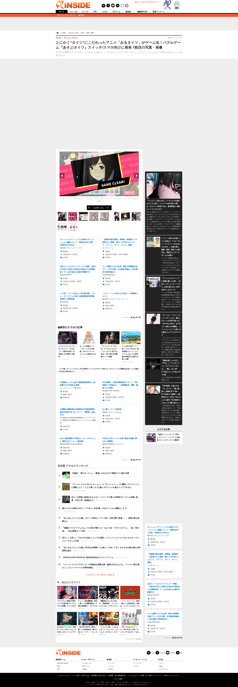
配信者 (128, 11)
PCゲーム (116, 11)
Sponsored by (126, 317)
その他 (160, 659)
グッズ (136, 666)
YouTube (172, 652)
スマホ (104, 11)
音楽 (160, 666)
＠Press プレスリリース (171, 675)
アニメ (161, 663)
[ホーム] (57, 33)
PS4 (58, 669)
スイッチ (85, 11)
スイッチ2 (73, 11)
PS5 (95, 11)
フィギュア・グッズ (139, 659)
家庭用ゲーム (60, 659)
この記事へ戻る (100, 208)
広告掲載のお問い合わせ (98, 675)
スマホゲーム (87, 663)
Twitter (153, 652)
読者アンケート (159, 11)
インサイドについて (64, 675)
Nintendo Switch (62, 663)
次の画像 (136, 175)
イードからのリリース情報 (136, 675)
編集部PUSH (142, 11)
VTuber (110, 669)
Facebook (162, 652)
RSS (181, 652)
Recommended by (131, 639)
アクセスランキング (67, 15)
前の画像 (62, 175)
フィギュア (137, 663)
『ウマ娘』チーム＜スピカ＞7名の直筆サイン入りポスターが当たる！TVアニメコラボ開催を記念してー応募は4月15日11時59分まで (99, 370)
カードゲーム (163, 669)
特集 (82, 15)
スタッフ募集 (118, 679)
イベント (111, 666)
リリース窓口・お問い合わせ (80, 675)
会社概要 (110, 675)
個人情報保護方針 (120, 675)
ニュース (111, 663)
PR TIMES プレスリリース (154, 675)
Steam (85, 669)
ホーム (61, 12)
